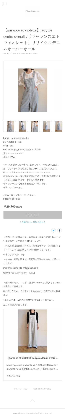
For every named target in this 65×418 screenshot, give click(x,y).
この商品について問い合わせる (32, 222)
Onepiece (14, 53)
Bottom (21, 53)
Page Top (32, 401)
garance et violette (30, 53)
